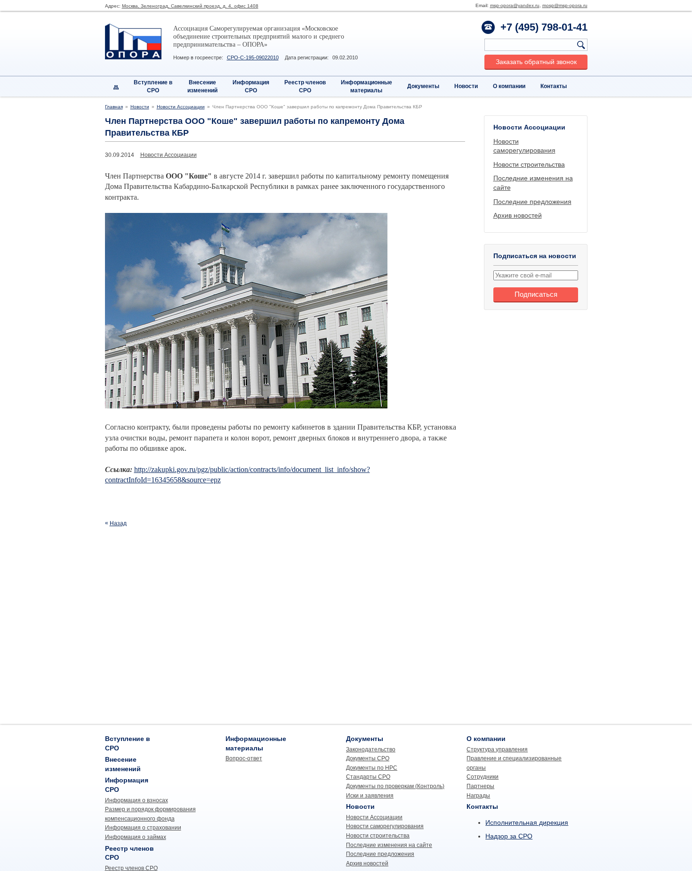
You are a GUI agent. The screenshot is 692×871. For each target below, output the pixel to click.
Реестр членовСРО (305, 86)
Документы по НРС (371, 768)
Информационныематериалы (366, 86)
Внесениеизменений (202, 86)
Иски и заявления (370, 795)
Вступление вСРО (153, 86)
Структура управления (497, 749)
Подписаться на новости (534, 256)
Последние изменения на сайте (389, 845)
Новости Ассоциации (181, 106)
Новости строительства (529, 164)
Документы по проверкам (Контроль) (395, 786)
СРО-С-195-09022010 (253, 57)
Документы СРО (367, 758)
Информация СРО (251, 86)
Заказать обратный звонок (536, 61)
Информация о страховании (143, 827)
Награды (478, 795)
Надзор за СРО (508, 836)
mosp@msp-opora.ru (564, 5)
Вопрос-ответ (243, 758)
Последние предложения (532, 201)
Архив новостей (517, 215)
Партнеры (480, 786)
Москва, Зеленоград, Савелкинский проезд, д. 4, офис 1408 (190, 5)
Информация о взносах (136, 800)
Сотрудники (483, 776)
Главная (114, 106)
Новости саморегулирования (385, 826)
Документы (423, 86)
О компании (509, 86)
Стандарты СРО (368, 776)
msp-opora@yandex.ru (514, 5)
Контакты (553, 86)
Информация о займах (135, 837)
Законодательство (370, 749)
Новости (466, 86)
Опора (133, 41)
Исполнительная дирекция (526, 822)
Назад (118, 523)
